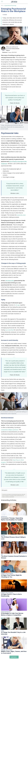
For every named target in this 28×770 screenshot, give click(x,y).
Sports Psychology (6, 611)
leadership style (21, 215)
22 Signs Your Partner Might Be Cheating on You (11, 576)
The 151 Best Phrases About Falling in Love (13, 538)
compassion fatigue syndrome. (9, 429)
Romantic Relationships (7, 573)
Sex (2, 554)
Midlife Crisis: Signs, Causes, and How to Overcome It (14, 652)
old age (17, 305)
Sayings (3, 535)
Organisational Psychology (10, 5)
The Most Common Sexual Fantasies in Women (14, 557)
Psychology (4, 516)
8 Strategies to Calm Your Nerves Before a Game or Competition (12, 614)
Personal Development (7, 649)
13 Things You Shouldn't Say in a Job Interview (13, 633)
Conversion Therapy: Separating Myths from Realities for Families (12, 519)
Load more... (14, 657)
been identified (9, 330)
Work (2, 5)
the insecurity (10, 280)
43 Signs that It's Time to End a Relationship (11, 595)
